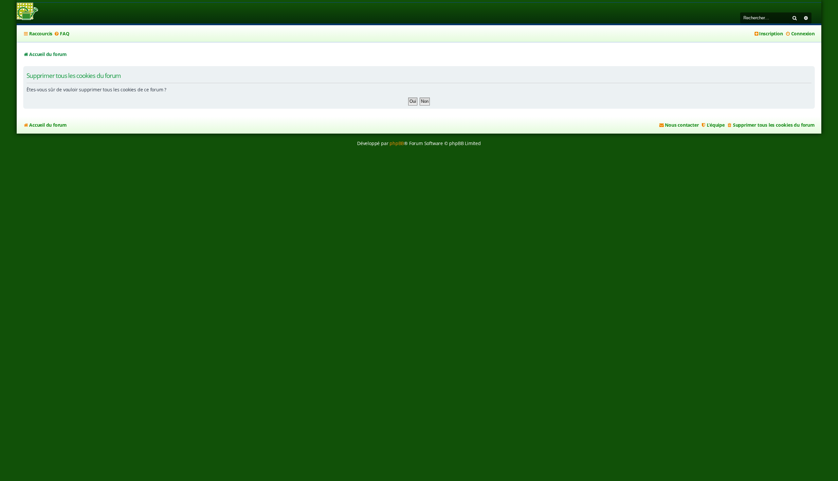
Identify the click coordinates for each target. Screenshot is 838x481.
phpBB (397, 143)
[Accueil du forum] (27, 12)
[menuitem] (61, 33)
